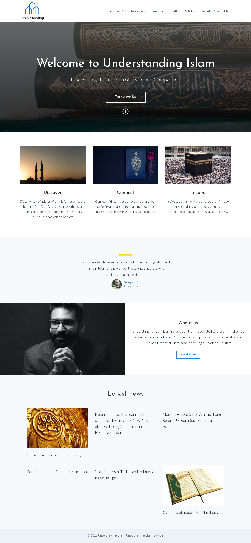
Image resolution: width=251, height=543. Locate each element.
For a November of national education (57, 471)
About (206, 11)
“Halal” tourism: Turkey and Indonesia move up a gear (124, 474)
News (109, 11)
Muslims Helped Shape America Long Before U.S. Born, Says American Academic (192, 420)
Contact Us (221, 11)
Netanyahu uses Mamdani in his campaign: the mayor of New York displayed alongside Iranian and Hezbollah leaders (121, 423)
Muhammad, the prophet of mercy (54, 455)
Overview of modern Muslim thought (192, 512)
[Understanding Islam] (32, 11)
